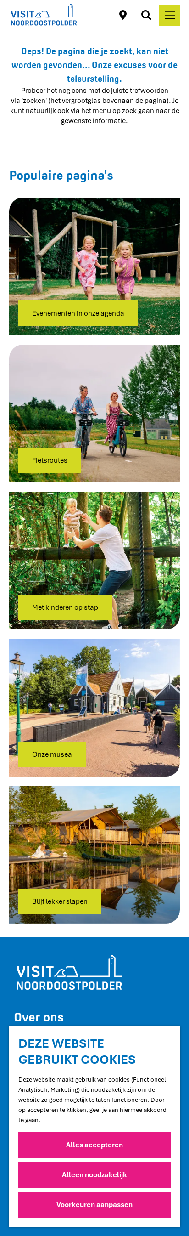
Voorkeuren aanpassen (94, 1204)
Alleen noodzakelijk (94, 1174)
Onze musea (52, 754)
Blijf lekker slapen (60, 901)
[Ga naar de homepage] (43, 15)
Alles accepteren (94, 1145)
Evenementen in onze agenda (78, 313)
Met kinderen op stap (65, 607)
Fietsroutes (49, 460)
